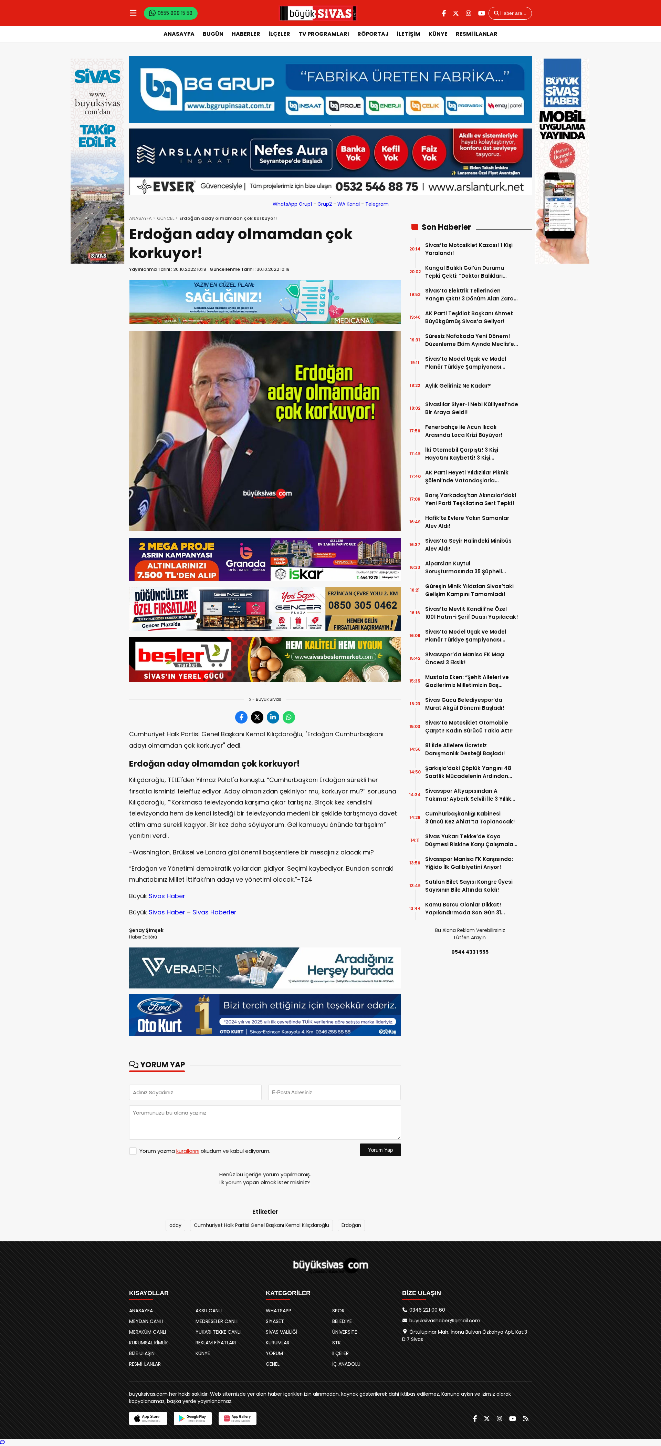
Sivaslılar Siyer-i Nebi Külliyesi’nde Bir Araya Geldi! (471, 408)
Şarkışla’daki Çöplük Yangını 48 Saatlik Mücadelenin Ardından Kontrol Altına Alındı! (468, 772)
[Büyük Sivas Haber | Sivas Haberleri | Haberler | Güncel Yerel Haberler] (318, 13)
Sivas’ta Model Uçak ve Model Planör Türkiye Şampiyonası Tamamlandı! (465, 363)
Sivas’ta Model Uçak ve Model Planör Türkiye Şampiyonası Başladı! (465, 636)
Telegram (377, 204)
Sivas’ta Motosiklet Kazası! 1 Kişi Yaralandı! (469, 249)
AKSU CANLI (209, 1310)
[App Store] (148, 1418)
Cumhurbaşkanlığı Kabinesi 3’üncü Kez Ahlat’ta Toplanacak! (470, 817)
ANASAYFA (179, 34)
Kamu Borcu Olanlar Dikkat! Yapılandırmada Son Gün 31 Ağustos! (463, 908)
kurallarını (187, 1151)
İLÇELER (279, 34)
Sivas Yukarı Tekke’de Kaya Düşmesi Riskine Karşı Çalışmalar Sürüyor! (470, 840)
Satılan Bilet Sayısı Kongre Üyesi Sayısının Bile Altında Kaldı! (469, 885)
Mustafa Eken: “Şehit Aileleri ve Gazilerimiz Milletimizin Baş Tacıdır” (467, 681)
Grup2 (324, 204)
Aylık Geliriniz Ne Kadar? (458, 385)
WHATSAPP (278, 1310)
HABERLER (246, 34)
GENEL (273, 1364)
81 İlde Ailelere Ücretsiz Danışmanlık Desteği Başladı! (465, 749)
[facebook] (444, 13)
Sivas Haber (167, 896)
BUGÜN (213, 34)
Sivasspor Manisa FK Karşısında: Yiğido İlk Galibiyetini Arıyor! (469, 863)
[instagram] (468, 13)
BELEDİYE (342, 1321)
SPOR (338, 1310)
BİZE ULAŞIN (142, 1353)
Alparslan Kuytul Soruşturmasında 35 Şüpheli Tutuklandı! (463, 567)
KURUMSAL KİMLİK (148, 1342)
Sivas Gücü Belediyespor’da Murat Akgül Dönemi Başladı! (464, 703)
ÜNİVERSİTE (344, 1332)
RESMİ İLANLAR (476, 34)
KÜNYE (438, 34)
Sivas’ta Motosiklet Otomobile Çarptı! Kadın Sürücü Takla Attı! (469, 726)
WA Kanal (348, 204)
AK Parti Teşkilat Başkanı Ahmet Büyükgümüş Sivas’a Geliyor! (469, 317)
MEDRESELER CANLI (217, 1321)
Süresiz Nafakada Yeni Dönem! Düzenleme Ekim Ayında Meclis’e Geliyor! (469, 340)
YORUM (274, 1353)
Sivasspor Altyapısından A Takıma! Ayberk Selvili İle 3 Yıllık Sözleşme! (468, 795)
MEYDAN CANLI (146, 1321)
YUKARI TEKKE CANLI (218, 1332)
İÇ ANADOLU (346, 1364)
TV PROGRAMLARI (323, 34)
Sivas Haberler (214, 912)
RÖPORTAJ (373, 34)
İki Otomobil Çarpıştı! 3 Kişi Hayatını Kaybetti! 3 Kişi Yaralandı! (461, 454)
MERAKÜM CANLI (147, 1332)
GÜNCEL (165, 218)
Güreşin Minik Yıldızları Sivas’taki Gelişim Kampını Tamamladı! (469, 590)
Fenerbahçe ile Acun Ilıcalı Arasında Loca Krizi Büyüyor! (464, 431)
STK (336, 1342)
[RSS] (525, 1418)
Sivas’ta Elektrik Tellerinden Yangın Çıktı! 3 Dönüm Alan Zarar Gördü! (470, 294)
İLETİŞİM (408, 34)
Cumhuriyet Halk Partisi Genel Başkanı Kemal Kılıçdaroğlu (261, 1225)
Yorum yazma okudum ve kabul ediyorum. (204, 1151)
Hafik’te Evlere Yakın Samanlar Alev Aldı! (467, 522)
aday (175, 1225)
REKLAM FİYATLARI (216, 1342)
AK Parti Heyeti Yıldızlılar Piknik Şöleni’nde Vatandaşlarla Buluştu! (466, 476)
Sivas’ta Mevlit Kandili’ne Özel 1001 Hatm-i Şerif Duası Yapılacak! (471, 613)
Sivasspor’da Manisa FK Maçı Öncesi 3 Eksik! (464, 658)
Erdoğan (351, 1225)
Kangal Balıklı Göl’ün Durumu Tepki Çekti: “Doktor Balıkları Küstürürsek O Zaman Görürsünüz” (464, 272)
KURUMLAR (278, 1342)
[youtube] (481, 13)
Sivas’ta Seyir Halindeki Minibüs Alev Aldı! (468, 544)
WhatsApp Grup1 (292, 204)
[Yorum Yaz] (2, 1442)
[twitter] (456, 13)
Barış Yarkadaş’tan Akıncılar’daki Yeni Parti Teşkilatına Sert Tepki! (470, 499)
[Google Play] (193, 1418)
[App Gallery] (237, 1418)
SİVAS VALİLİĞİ (281, 1332)
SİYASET (275, 1321)
